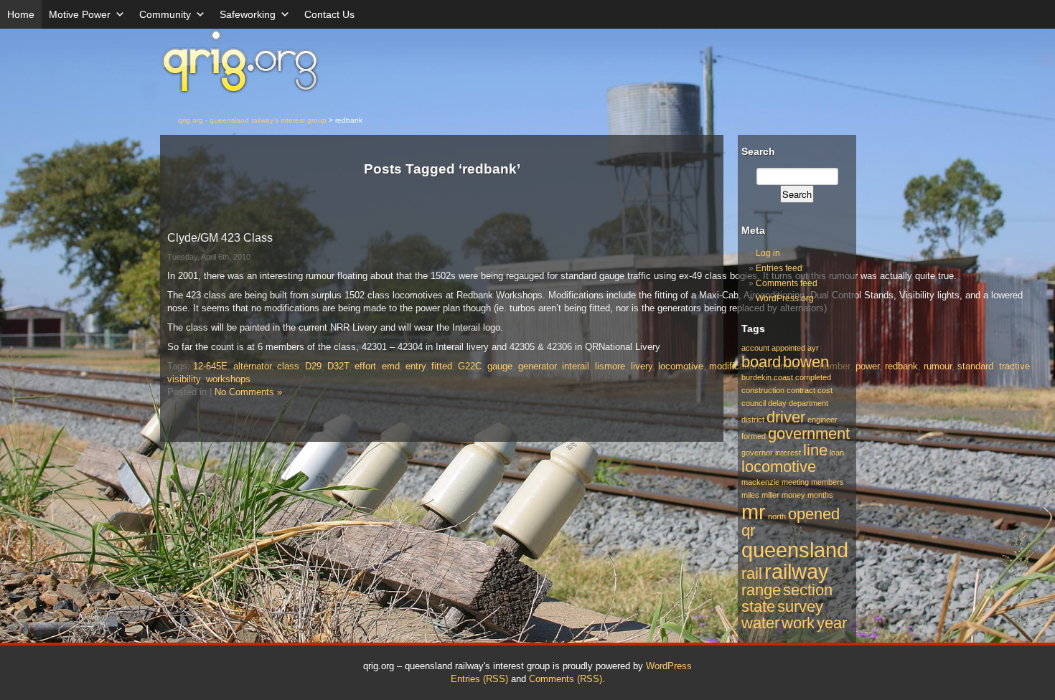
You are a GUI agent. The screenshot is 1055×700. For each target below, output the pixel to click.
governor (757, 452)
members (827, 482)
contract (801, 390)
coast (783, 377)
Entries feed (779, 268)
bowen (806, 362)
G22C (470, 366)
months (820, 495)
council (753, 403)
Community (165, 14)
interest (788, 452)
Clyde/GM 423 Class (220, 238)
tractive (1014, 366)
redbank (901, 366)
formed (753, 436)
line (815, 450)
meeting (795, 482)
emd (391, 366)
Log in (768, 253)
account (755, 348)
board (761, 362)
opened (814, 514)
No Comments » (248, 392)
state (758, 606)
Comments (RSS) (565, 678)
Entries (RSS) (479, 678)
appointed (788, 348)
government (809, 434)
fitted (441, 366)
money (793, 495)
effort (365, 366)
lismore (610, 366)
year (832, 623)
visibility (183, 379)
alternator (252, 366)
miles (750, 495)
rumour (938, 366)
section (808, 590)
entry (415, 366)
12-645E (210, 366)
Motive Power (80, 14)
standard (975, 366)
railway (796, 571)
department (808, 403)
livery (641, 366)
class (288, 366)
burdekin (756, 377)
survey (800, 606)
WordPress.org (785, 298)
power (867, 366)
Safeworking (248, 14)
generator (537, 366)
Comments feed (786, 283)
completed (813, 377)
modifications (736, 366)
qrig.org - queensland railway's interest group (252, 120)
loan (837, 452)
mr (753, 512)
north (777, 516)
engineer (822, 419)
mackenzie (760, 482)
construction (762, 390)
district (752, 419)
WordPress (669, 666)
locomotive (680, 366)
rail (751, 573)
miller (770, 495)
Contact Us (329, 14)
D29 (313, 366)
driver (785, 417)
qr (748, 530)
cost (825, 390)
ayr (813, 348)
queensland (794, 550)
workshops (228, 379)
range (761, 590)
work (798, 623)
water (760, 623)
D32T (338, 366)
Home (20, 14)
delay (777, 403)
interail (575, 366)
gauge (499, 366)
